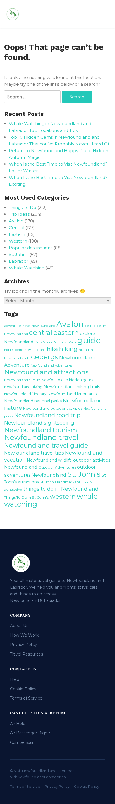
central (40, 332)
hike (52, 349)
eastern (66, 332)
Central (16, 227)
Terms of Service (26, 698)
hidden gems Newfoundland (25, 350)
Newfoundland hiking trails (72, 386)
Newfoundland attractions (46, 372)
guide (89, 340)
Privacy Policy (23, 644)
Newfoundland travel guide (46, 445)
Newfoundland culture (22, 380)
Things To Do (22, 207)
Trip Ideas (19, 214)
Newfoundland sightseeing (39, 423)
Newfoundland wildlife (49, 460)
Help (14, 679)
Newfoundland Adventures (51, 365)
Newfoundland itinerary (25, 393)
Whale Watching (26, 268)
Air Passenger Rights (30, 732)
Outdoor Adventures (57, 467)
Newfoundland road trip (47, 415)
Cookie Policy (23, 688)
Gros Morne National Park (55, 342)
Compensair (21, 742)
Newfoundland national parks (33, 401)
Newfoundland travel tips (34, 453)
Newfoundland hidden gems (67, 379)
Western (18, 241)
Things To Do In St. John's (26, 497)
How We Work (24, 635)
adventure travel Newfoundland (29, 325)
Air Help (17, 723)
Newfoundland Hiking (23, 387)
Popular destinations (30, 247)
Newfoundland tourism (40, 430)
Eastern (17, 234)
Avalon (16, 220)
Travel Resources (26, 654)
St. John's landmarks (58, 482)
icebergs (43, 357)
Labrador (18, 261)
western (63, 496)
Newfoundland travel (41, 437)
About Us (19, 625)
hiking (68, 348)
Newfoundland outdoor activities (52, 408)
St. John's (18, 254)
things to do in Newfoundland (61, 489)
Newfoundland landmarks (72, 393)
